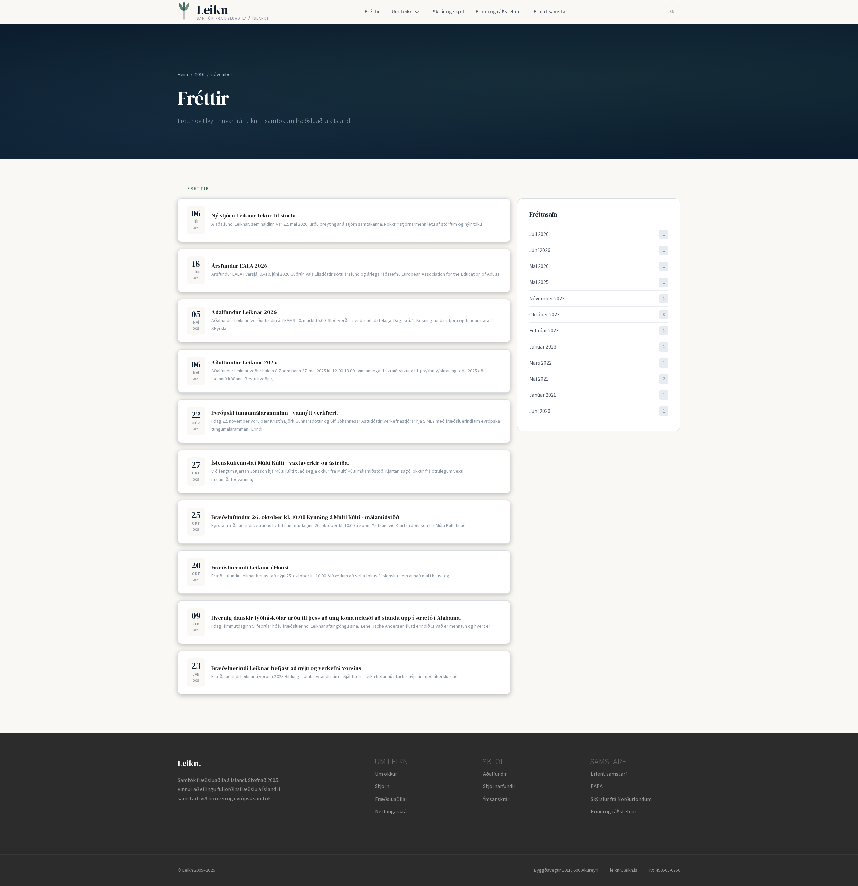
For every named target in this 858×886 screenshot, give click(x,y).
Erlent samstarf (609, 774)
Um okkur (386, 774)
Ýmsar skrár (496, 799)
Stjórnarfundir (499, 786)
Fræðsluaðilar (391, 799)
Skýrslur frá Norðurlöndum (621, 799)
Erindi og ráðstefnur (613, 811)
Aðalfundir (495, 774)
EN (672, 11)
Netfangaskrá (391, 811)
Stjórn (382, 786)
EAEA (597, 786)
